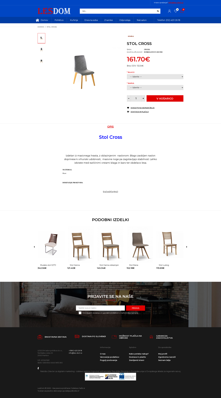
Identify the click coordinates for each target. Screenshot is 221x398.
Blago (131, 72)
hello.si (82, 388)
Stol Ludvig (164, 265)
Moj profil (162, 354)
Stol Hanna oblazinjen (109, 265)
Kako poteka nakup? (139, 354)
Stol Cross (52, 27)
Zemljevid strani (136, 360)
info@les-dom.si (175, 3)
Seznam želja (164, 360)
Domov (41, 27)
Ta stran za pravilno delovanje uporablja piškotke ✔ (58, 391)
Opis (110, 126)
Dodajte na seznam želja (142, 108)
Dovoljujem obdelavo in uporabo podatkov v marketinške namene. (111, 313)
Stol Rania (133, 265)
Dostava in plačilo (140, 112)
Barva (131, 83)
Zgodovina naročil (167, 357)
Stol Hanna (75, 265)
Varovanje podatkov (109, 357)
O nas (103, 354)
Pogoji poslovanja (108, 360)
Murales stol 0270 (48, 265)
